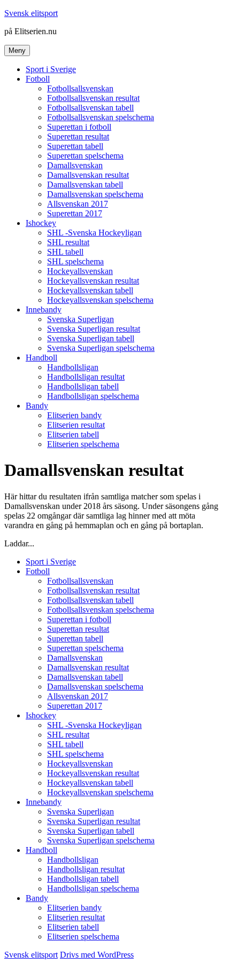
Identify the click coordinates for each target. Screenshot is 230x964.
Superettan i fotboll (79, 126)
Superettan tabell (75, 146)
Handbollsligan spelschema (93, 396)
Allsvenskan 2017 (77, 203)
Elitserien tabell (73, 434)
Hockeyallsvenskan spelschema (100, 299)
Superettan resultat (78, 136)
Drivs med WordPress (97, 954)
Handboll (41, 357)
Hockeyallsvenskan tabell (90, 290)
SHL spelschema (75, 261)
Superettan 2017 (74, 213)
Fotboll (38, 78)
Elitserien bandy (74, 415)
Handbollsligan (72, 367)
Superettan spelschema (85, 155)
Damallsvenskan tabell (85, 184)
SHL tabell (65, 251)
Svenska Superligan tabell (90, 338)
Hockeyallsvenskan (80, 271)
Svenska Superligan (80, 319)
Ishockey (41, 223)
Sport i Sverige (51, 69)
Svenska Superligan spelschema (101, 347)
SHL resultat (68, 242)
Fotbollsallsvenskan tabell (90, 107)
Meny (17, 50)
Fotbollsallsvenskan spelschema (100, 117)
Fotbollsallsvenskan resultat (93, 98)
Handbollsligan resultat (86, 376)
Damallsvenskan (75, 165)
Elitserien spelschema (83, 444)
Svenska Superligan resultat (93, 328)
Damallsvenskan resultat (88, 174)
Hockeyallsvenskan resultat (93, 280)
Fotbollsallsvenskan (80, 88)
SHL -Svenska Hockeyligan (94, 232)
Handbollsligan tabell (83, 386)
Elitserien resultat (76, 424)
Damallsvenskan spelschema (95, 194)
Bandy (37, 405)
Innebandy (44, 309)
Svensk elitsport (31, 13)
